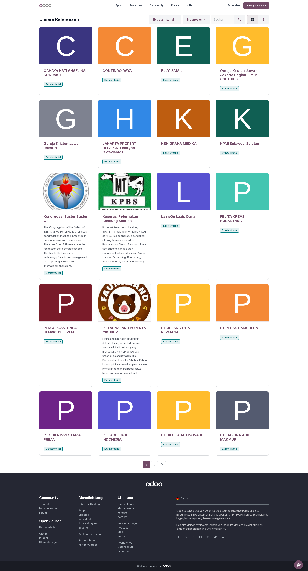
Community (156, 5)
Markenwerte (126, 508)
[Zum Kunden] (65, 45)
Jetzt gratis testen (256, 5)
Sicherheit (124, 551)
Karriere (122, 516)
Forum (43, 512)
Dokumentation (48, 508)
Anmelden (233, 5)
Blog (120, 531)
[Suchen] (239, 19)
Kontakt (122, 512)
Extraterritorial (163, 19)
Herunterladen (48, 527)
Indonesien (195, 19)
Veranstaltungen (128, 523)
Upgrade (83, 514)
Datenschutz (126, 546)
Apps (118, 5)
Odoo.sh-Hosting (89, 504)
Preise (175, 5)
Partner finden (87, 540)
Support (83, 510)
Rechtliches (125, 542)
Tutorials (44, 504)
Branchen (135, 5)
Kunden (122, 536)
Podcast (123, 527)
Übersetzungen (48, 542)
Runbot (43, 537)
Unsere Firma (126, 504)
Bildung (83, 527)
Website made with (149, 566)
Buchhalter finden (89, 534)
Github (43, 533)
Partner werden (88, 544)
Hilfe (190, 5)
